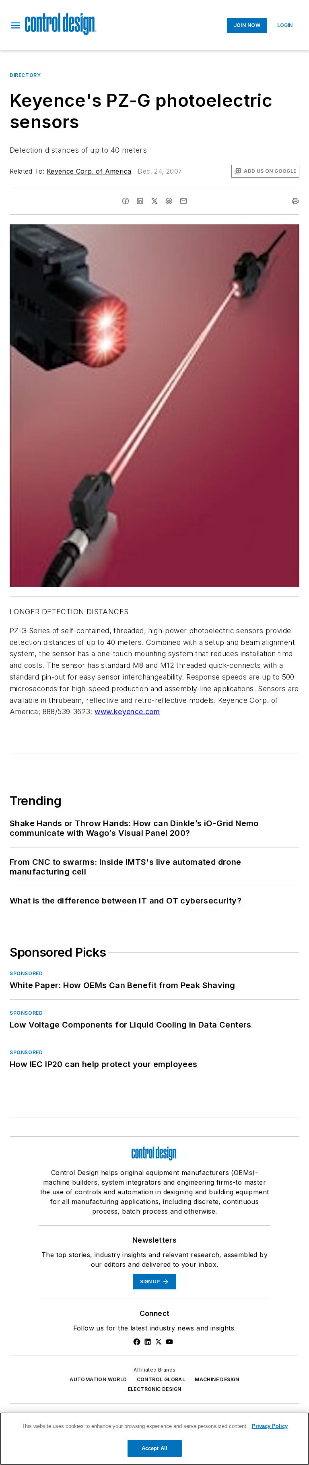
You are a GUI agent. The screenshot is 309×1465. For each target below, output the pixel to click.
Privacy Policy (270, 1426)
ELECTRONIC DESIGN (154, 1389)
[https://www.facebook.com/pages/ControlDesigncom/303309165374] (137, 1342)
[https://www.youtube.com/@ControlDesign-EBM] (169, 1342)
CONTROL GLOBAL (161, 1379)
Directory (25, 75)
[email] (183, 201)
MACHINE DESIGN (217, 1379)
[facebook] (126, 201)
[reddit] (169, 201)
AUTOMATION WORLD (98, 1379)
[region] (154, 1438)
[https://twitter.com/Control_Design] (158, 1342)
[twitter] (154, 201)
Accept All (154, 1448)
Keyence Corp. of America (89, 171)
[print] (295, 201)
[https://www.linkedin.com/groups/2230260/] (148, 1342)
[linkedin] (140, 201)
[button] (16, 25)
